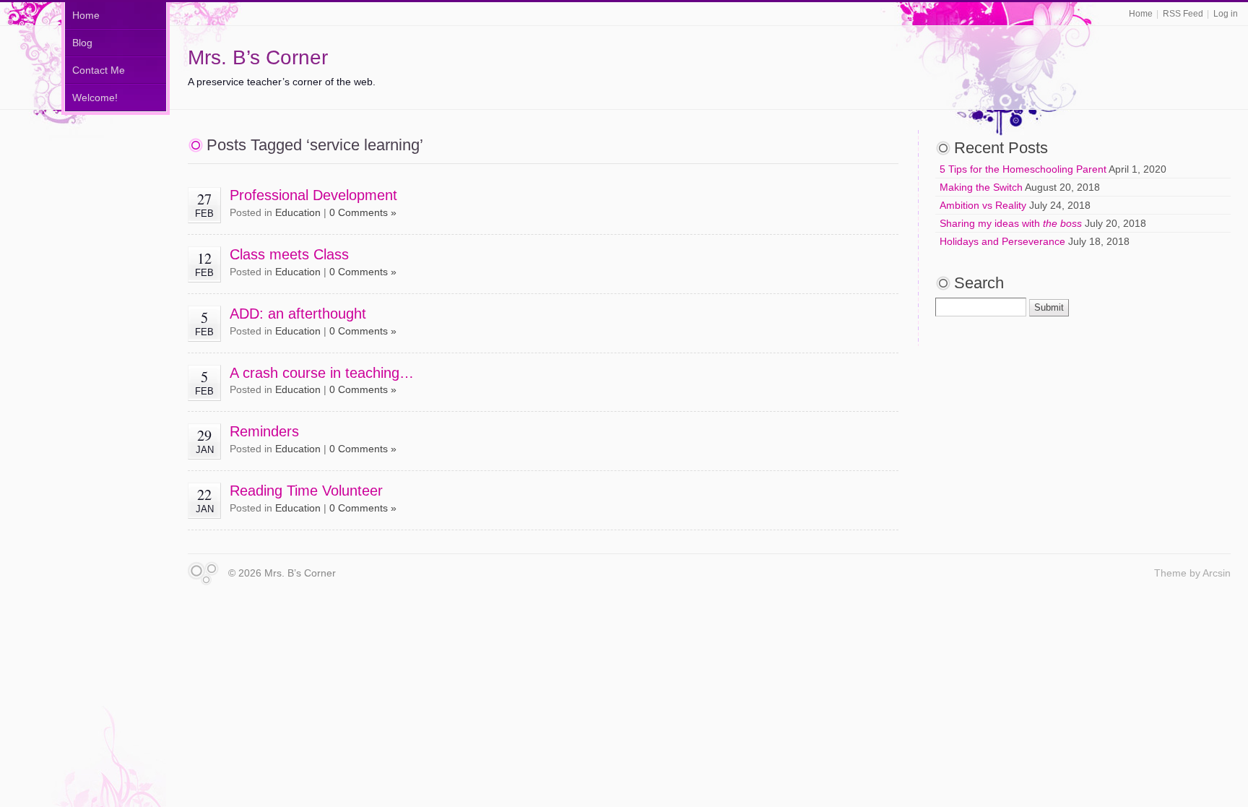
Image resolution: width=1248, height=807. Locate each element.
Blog (82, 42)
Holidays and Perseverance (1002, 241)
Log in (1225, 14)
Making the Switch (981, 187)
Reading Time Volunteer (306, 491)
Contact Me (98, 70)
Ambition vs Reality (983, 205)
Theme (1170, 573)
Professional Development (313, 195)
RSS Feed (1183, 14)
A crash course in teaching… (322, 373)
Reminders (264, 431)
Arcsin (1216, 573)
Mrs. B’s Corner (258, 57)
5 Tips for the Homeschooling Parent (1023, 169)
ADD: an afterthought (298, 313)
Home (1141, 14)
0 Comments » (362, 212)
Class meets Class (289, 254)
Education (298, 212)
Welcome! (95, 97)
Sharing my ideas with (1011, 223)
